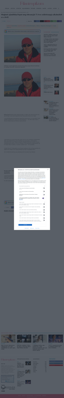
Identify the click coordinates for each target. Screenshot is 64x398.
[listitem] (32, 186)
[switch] (43, 188)
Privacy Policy (37, 228)
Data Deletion (27, 228)
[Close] (48, 170)
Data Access (32, 228)
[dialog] (32, 199)
